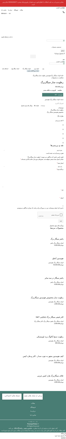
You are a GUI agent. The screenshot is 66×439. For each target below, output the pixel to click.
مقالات (33, 403)
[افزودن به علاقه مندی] (61, 353)
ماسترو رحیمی (28, 428)
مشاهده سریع (57, 366)
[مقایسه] (61, 366)
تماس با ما (33, 415)
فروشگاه (33, 407)
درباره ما (33, 411)
